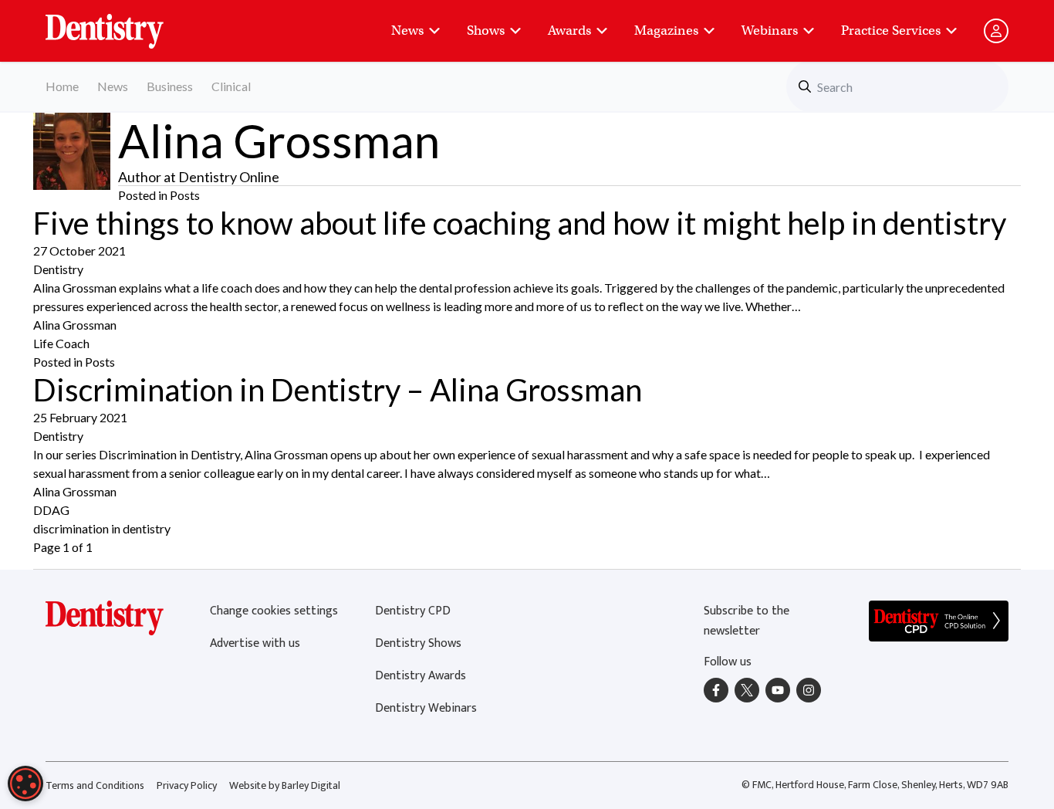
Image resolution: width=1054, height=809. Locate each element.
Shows (486, 30)
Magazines (666, 30)
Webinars (770, 30)
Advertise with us (255, 643)
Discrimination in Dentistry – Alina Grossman (337, 389)
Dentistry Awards (420, 675)
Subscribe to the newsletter (746, 621)
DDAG (51, 510)
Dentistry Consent (123, 23)
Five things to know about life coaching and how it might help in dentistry (519, 223)
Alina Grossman (75, 324)
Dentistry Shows (418, 643)
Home (62, 86)
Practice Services (891, 30)
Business (170, 86)
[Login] (996, 31)
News (407, 30)
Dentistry (58, 269)
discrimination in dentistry (102, 528)
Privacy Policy (187, 785)
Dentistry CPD (413, 611)
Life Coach (61, 343)
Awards (569, 30)
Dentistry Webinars (426, 708)
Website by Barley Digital (284, 785)
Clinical (231, 86)
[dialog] (25, 783)
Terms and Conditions (95, 785)
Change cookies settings (274, 611)
